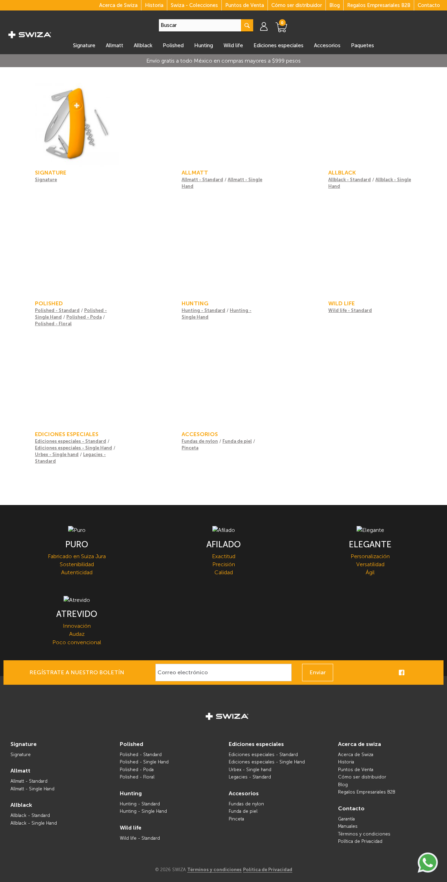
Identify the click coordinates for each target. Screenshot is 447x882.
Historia (154, 5)
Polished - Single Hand (144, 761)
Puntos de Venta (244, 5)
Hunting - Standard (203, 310)
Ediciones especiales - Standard (70, 441)
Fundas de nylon (200, 441)
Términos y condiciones (364, 834)
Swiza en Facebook (401, 672)
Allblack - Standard (349, 179)
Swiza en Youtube (433, 672)
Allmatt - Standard (202, 179)
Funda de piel (237, 441)
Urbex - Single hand (57, 454)
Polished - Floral (53, 323)
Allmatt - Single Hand (32, 788)
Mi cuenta (267, 26)
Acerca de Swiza (118, 5)
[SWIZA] (29, 33)
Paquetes (362, 45)
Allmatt (114, 45)
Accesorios (327, 45)
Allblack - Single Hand (33, 823)
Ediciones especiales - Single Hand (73, 447)
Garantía (346, 818)
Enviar (317, 672)
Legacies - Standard (250, 777)
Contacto (429, 5)
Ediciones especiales (278, 45)
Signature (84, 45)
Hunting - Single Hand (143, 811)
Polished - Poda (84, 317)
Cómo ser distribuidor (296, 5)
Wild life (233, 45)
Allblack (143, 45)
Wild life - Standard (350, 310)
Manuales (348, 826)
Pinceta (190, 447)
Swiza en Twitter (422, 672)
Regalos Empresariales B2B (378, 5)
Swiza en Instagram (412, 672)
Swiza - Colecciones (194, 5)
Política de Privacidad (360, 841)
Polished (173, 45)
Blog (334, 5)
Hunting (203, 45)
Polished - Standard (57, 310)
